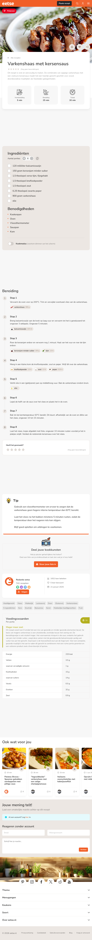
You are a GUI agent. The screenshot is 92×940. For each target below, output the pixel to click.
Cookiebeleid (41, 933)
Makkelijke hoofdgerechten (65, 608)
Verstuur (83, 849)
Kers (20, 608)
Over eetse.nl (9, 919)
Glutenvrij (59, 603)
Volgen (24, 592)
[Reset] (37, 158)
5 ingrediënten (9, 608)
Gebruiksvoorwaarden (57, 933)
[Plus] (31, 158)
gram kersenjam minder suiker (30, 170)
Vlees (20, 603)
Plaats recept (64, 3)
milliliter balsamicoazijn (27, 165)
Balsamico (39, 608)
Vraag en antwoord (83, 933)
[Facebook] (41, 881)
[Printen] (72, 47)
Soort (5, 912)
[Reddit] (60, 881)
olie (14, 200)
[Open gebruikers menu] (83, 3)
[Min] (24, 158)
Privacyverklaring (27, 933)
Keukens (6, 905)
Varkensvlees (71, 603)
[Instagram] (32, 881)
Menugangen (9, 897)
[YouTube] (69, 881)
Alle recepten (15, 58)
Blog (70, 933)
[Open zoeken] (77, 3)
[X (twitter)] (50, 881)
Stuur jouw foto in (47, 564)
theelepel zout (22, 185)
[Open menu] (88, 3)
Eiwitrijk (28, 608)
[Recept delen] (87, 47)
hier (27, 817)
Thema (6, 890)
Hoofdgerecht (8, 603)
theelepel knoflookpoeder (27, 180)
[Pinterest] (22, 881)
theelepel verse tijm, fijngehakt (30, 175)
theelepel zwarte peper (27, 190)
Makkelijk (29, 603)
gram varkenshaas (24, 195)
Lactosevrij (40, 603)
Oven (50, 603)
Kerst (48, 608)
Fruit (81, 608)
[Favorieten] (80, 47)
